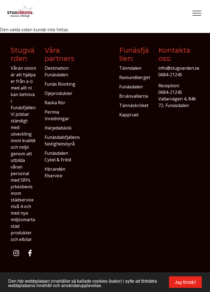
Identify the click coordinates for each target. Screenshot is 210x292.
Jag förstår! (185, 282)
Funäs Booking (60, 84)
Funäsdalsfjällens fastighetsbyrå (62, 140)
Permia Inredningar (57, 115)
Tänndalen (130, 68)
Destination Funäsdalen (57, 71)
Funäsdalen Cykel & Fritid (58, 156)
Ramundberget (134, 77)
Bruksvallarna (133, 96)
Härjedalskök (58, 128)
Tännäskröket (133, 105)
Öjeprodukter (58, 93)
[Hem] (21, 13)
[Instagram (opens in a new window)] (16, 253)
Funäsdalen (131, 87)
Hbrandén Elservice (55, 172)
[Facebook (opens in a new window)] (30, 253)
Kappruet (129, 115)
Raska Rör (55, 103)
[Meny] (197, 13)
